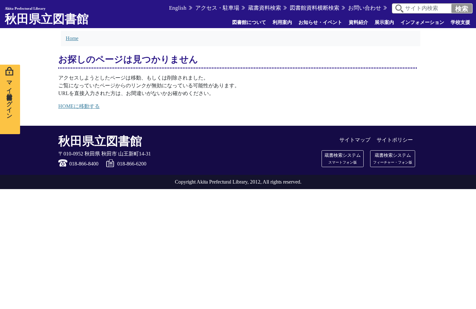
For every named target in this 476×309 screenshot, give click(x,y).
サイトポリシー (395, 140)
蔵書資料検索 (264, 8)
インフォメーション (422, 22)
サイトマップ (354, 140)
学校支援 (460, 22)
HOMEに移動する (79, 106)
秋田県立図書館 (47, 16)
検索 (461, 8)
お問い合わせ (364, 8)
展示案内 (384, 22)
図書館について (249, 22)
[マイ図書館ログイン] (10, 99)
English (178, 8)
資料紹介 (358, 22)
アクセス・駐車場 (217, 8)
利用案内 (282, 22)
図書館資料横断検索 (314, 8)
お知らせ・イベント (320, 22)
